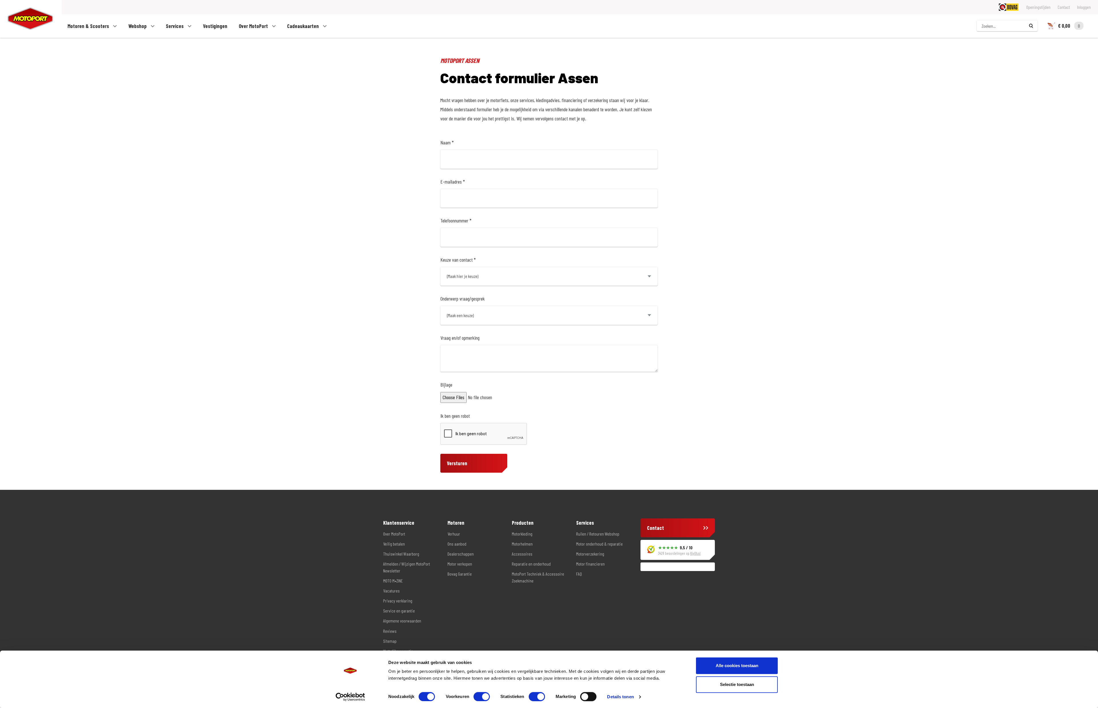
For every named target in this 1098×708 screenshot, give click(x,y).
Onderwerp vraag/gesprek (462, 298)
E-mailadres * (452, 181)
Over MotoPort (254, 26)
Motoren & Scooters (88, 26)
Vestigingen (215, 26)
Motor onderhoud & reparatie (599, 543)
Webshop (138, 26)
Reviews (390, 631)
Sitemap (390, 641)
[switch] (482, 696)
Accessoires (522, 553)
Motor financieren (590, 563)
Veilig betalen (394, 543)
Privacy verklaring (397, 600)
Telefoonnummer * (456, 220)
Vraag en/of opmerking (460, 338)
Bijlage (446, 384)
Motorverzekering (590, 553)
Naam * (447, 142)
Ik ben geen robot (455, 416)
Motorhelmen (522, 543)
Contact (1064, 7)
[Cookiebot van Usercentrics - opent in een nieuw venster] (350, 697)
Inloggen (1084, 7)
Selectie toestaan (737, 684)
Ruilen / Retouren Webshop (597, 533)
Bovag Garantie (459, 573)
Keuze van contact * (458, 259)
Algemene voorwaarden (402, 620)
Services (175, 26)
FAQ (579, 573)
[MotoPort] (26, 18)
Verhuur (453, 533)
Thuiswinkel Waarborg (401, 553)
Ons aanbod (456, 543)
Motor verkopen (459, 563)
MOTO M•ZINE (393, 580)
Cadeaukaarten (303, 26)
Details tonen (620, 696)
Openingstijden (1038, 7)
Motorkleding (522, 533)
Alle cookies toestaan (737, 665)
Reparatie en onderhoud (531, 563)
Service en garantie (399, 610)
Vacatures (391, 590)
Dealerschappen (460, 553)
